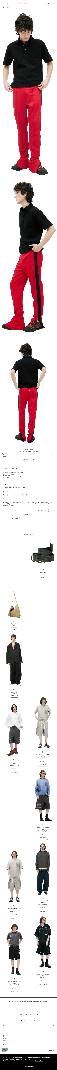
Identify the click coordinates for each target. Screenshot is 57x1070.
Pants (7, 7)
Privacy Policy (39, 1061)
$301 (14, 918)
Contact (5, 1044)
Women (5, 3)
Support (26, 3)
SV (19, 3)
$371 (43, 838)
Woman (26, 1020)
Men (13, 3)
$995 (14, 629)
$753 (43, 984)
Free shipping (14, 518)
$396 (14, 772)
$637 (43, 911)
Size (4, 455)
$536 (43, 765)
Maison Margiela (28, 449)
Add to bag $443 (28, 459)
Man (35, 1020)
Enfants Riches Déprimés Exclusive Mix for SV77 (30, 1001)
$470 (42, 577)
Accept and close (28, 1066)
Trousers (26, 514)
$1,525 (14, 699)
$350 (14, 991)
